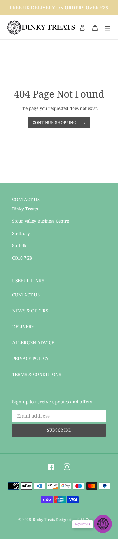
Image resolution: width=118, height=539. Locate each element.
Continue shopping (54, 122)
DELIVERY (23, 326)
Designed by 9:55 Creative (78, 519)
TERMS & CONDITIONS (36, 374)
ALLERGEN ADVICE (33, 342)
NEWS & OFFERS (30, 311)
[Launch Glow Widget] (103, 524)
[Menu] (107, 27)
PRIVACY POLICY (30, 358)
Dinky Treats (44, 519)
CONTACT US (26, 295)
